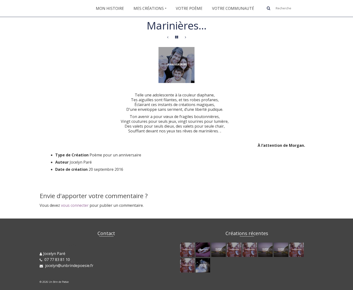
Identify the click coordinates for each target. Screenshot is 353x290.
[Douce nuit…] (266, 250)
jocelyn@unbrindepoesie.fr (68, 265)
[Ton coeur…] (203, 265)
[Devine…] (185, 37)
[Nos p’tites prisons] (235, 250)
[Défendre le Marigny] (203, 250)
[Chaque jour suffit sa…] (168, 37)
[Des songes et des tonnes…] (281, 250)
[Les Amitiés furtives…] (219, 250)
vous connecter (75, 205)
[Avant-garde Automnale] (250, 250)
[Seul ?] (297, 250)
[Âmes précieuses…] (188, 265)
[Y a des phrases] (188, 250)
